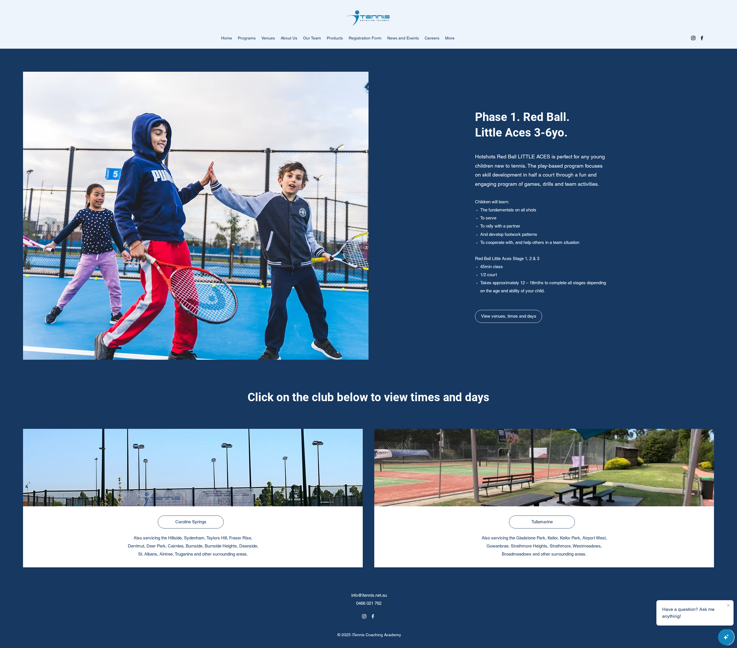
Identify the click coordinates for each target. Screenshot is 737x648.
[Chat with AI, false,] (726, 637)
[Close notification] (728, 605)
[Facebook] (702, 38)
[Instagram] (693, 38)
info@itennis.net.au (369, 595)
